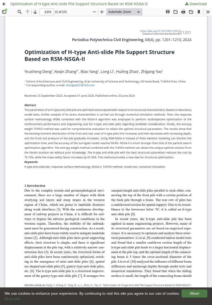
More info (12, 299)
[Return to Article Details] (4, 4)
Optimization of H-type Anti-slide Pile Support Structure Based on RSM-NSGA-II (79, 3)
